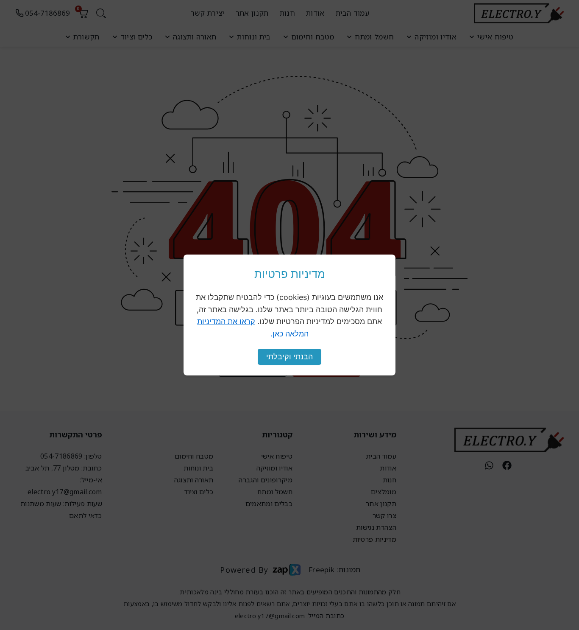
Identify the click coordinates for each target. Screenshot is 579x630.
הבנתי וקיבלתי (289, 356)
